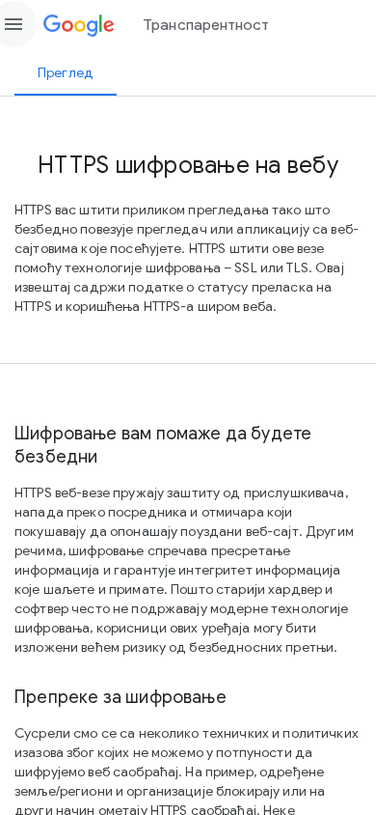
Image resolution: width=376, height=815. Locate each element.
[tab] (65, 72)
